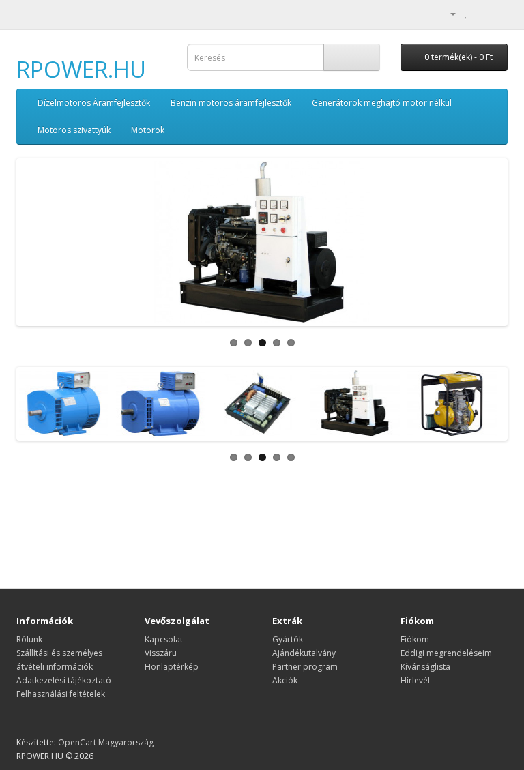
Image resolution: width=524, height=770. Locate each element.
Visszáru (161, 653)
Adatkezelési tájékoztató (63, 680)
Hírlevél (415, 680)
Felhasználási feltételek (60, 694)
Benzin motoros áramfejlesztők (231, 102)
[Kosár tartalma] (480, 13)
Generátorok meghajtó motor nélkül (382, 102)
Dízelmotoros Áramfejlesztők (94, 102)
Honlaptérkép (172, 666)
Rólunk (29, 639)
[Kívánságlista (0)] (466, 13)
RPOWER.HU (81, 69)
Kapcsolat (164, 639)
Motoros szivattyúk (74, 130)
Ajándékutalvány (304, 653)
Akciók (284, 680)
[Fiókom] (447, 13)
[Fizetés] (497, 13)
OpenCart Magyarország (106, 742)
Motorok (147, 130)
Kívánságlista (425, 666)
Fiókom (415, 639)
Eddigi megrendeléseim (446, 653)
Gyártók (287, 639)
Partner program (305, 666)
